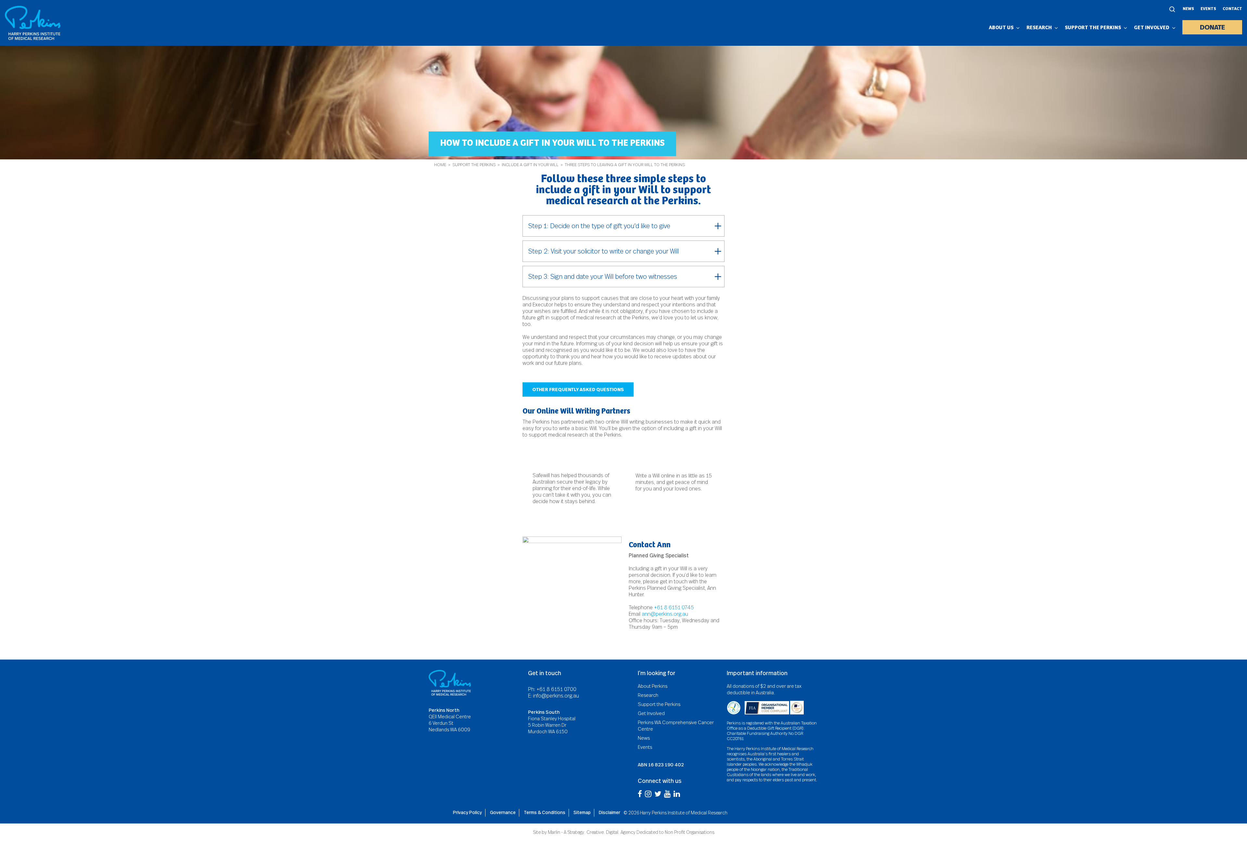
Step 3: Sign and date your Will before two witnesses (602, 276)
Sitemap (582, 812)
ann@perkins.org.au (665, 614)
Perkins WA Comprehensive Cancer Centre (676, 725)
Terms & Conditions (544, 812)
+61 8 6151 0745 (674, 607)
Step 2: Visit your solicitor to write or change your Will (603, 251)
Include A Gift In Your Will (530, 165)
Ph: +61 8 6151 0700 (552, 689)
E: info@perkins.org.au (553, 695)
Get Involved (651, 713)
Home (440, 165)
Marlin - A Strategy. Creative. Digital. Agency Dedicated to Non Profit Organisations (631, 832)
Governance (503, 812)
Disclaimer (609, 812)
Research (648, 695)
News (1188, 9)
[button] (578, 389)
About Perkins (652, 686)
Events (1208, 9)
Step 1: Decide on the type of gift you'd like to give (599, 225)
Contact (1232, 9)
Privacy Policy (467, 812)
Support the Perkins (474, 165)
